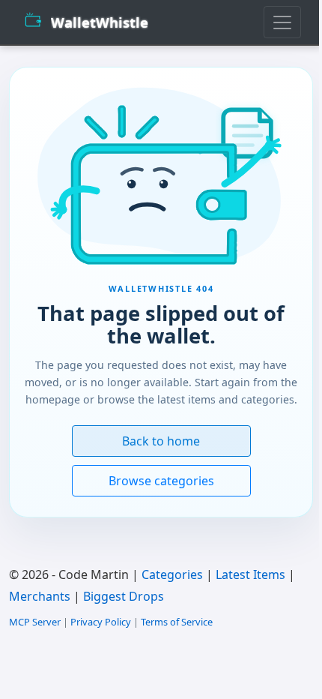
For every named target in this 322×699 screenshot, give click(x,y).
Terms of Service (177, 621)
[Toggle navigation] (282, 22)
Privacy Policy (100, 621)
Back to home (161, 441)
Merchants (39, 596)
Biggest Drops (123, 596)
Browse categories (161, 480)
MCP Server (35, 621)
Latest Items (250, 574)
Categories (172, 574)
